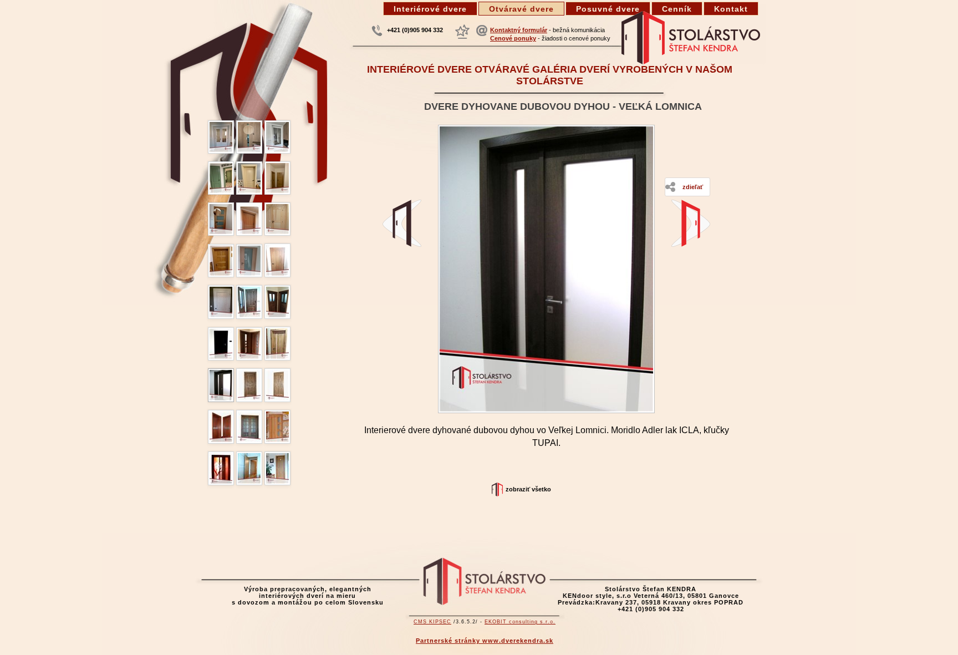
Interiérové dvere (430, 8)
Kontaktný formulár (518, 30)
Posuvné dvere (608, 8)
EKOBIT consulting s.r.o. (520, 621)
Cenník (677, 8)
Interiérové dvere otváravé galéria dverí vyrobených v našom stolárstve (549, 75)
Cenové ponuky (513, 38)
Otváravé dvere (521, 8)
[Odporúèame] (462, 31)
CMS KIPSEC (432, 621)
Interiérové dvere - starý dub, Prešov (402, 223)
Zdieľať (692, 187)
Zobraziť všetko (528, 489)
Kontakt (731, 8)
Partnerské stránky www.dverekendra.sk (484, 640)
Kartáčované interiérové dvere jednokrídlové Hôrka (690, 223)
